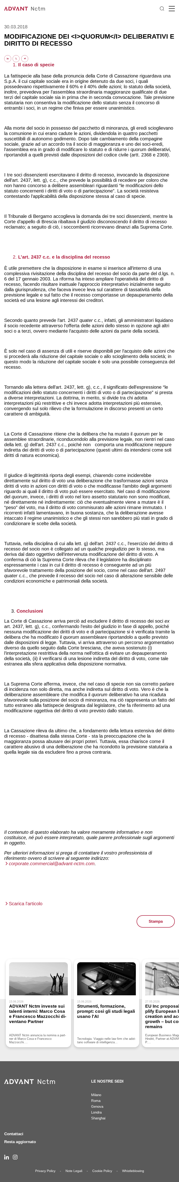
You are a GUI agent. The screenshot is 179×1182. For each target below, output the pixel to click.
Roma (95, 1101)
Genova (97, 1106)
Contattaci (13, 1134)
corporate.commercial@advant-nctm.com (52, 863)
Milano (96, 1095)
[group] (38, 1003)
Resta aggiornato (20, 1142)
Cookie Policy (102, 1171)
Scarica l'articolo (25, 903)
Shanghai (98, 1118)
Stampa (156, 921)
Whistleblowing (133, 1171)
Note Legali (73, 1171)
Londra (96, 1112)
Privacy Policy (45, 1171)
